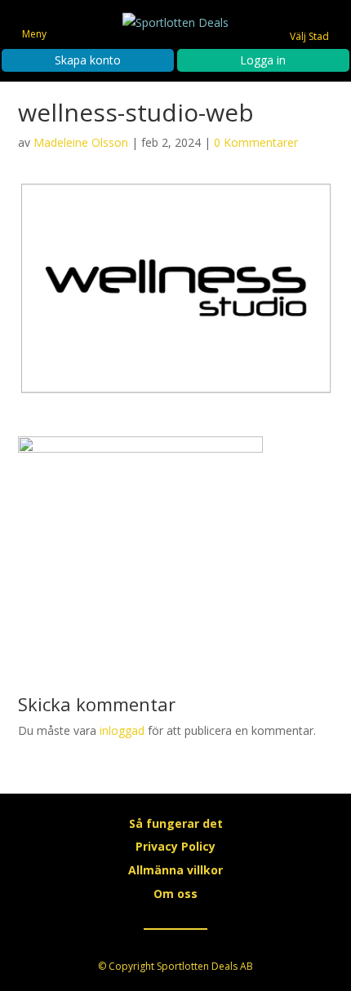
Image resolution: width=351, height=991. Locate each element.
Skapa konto (88, 60)
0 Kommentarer (256, 142)
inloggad (122, 730)
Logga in (263, 60)
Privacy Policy (175, 846)
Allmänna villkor (175, 870)
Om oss (175, 893)
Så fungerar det (176, 823)
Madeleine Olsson (80, 142)
